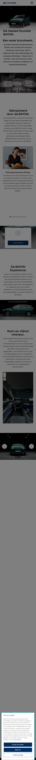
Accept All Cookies (18, 744)
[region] (17, 736)
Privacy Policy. (17, 739)
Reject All (18, 750)
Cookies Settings (18, 755)
